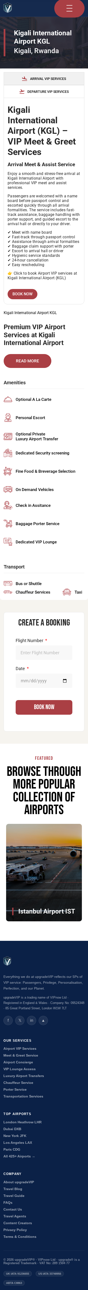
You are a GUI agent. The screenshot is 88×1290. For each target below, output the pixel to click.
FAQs (7, 1202)
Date (21, 668)
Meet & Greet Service (20, 1055)
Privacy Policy (15, 1230)
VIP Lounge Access (19, 1069)
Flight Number (30, 640)
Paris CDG (11, 1149)
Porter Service (15, 1089)
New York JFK (14, 1136)
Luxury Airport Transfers (23, 1076)
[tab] (44, 78)
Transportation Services (23, 1096)
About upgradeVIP (18, 1182)
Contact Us (12, 1209)
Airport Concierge (18, 1062)
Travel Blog (12, 1189)
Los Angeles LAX (17, 1143)
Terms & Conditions (19, 1237)
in (31, 1020)
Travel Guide (13, 1196)
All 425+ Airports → (19, 1156)
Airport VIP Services (19, 1048)
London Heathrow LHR (22, 1122)
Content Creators (17, 1223)
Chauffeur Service (18, 1083)
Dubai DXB (12, 1129)
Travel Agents (14, 1216)
